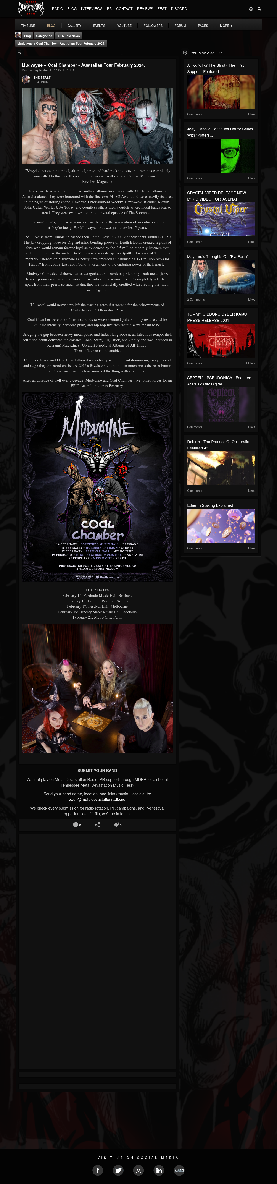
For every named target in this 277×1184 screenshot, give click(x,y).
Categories (44, 36)
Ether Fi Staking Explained (210, 505)
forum (180, 25)
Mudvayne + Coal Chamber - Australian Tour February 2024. (61, 43)
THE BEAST (42, 77)
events (99, 25)
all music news (68, 36)
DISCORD (179, 8)
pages (203, 25)
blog (51, 25)
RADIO (57, 8)
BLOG (72, 8)
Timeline (28, 25)
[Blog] (19, 52)
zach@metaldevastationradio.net (97, 799)
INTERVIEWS (92, 8)
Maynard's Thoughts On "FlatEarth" (217, 256)
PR (109, 8)
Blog (27, 36)
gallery (74, 25)
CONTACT (124, 8)
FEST (162, 8)
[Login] (251, 8)
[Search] (260, 8)
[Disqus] (97, 895)
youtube (124, 25)
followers (153, 25)
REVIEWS (145, 8)
